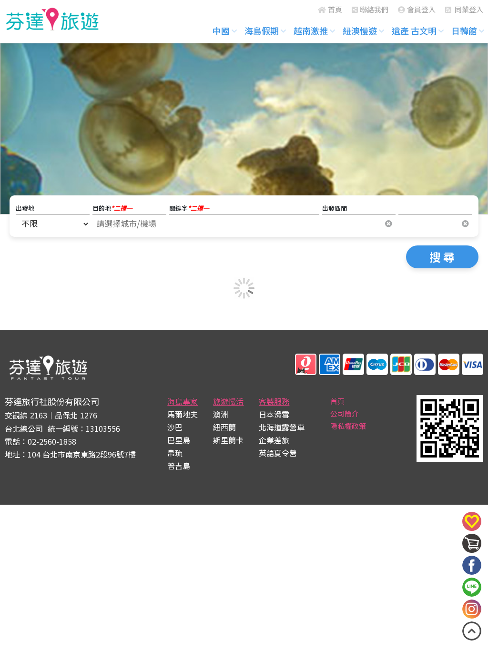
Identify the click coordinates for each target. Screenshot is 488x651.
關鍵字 (189, 208)
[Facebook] (471, 565)
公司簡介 (344, 413)
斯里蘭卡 (228, 440)
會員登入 (421, 9)
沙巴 (175, 427)
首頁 (335, 9)
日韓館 (464, 30)
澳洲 (220, 414)
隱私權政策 (348, 426)
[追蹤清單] (471, 528)
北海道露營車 (282, 427)
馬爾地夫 (182, 414)
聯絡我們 (374, 9)
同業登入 (468, 9)
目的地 (112, 208)
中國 (221, 30)
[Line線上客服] (471, 587)
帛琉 (175, 452)
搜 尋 (442, 256)
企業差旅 (274, 440)
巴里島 (178, 440)
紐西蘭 (224, 427)
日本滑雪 (274, 414)
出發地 (25, 208)
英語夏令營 (278, 452)
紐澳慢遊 (360, 30)
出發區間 (334, 208)
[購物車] (471, 550)
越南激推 (311, 30)
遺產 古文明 (414, 30)
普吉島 (178, 465)
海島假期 (261, 30)
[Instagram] (471, 609)
